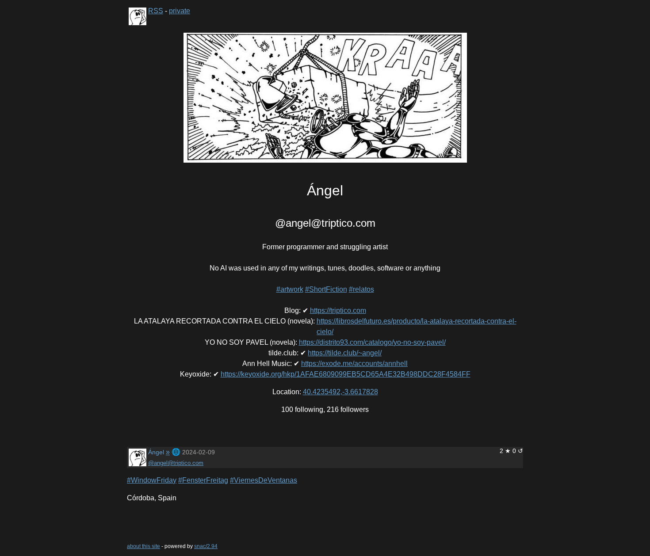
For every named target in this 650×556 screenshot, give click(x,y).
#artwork (289, 289)
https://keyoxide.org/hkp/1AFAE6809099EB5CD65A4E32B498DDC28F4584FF (345, 374)
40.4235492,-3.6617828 (340, 392)
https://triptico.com (338, 310)
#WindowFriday (151, 480)
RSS (155, 11)
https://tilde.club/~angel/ (345, 353)
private (179, 11)
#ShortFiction (326, 289)
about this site (143, 546)
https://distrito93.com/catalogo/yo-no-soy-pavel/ (372, 342)
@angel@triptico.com (175, 463)
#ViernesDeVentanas (263, 480)
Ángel (156, 452)
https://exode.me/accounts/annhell (354, 363)
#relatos (361, 289)
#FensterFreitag (203, 480)
